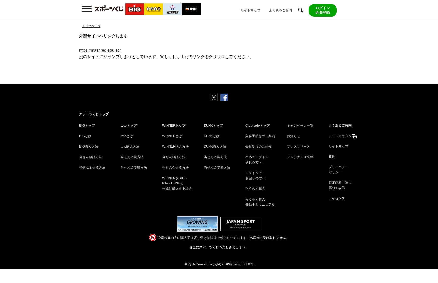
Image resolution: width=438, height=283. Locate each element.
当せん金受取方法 (92, 167)
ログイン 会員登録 (323, 10)
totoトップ (129, 125)
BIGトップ (87, 125)
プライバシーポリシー (338, 169)
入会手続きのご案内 (260, 136)
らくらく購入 (255, 189)
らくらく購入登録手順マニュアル (260, 201)
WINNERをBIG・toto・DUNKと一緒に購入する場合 (177, 183)
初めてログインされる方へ (256, 159)
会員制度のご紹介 (258, 146)
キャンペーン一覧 (300, 125)
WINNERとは (172, 136)
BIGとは (85, 136)
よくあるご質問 (280, 10)
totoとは (127, 136)
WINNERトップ (173, 125)
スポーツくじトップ (94, 114)
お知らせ (293, 136)
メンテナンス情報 (300, 157)
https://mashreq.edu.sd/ (100, 50)
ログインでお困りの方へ (255, 175)
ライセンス (336, 198)
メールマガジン (340, 136)
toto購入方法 (130, 146)
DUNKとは (212, 136)
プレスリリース (298, 146)
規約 (331, 157)
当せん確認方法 (90, 157)
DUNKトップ (213, 125)
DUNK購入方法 (215, 146)
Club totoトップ (257, 125)
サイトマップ (250, 10)
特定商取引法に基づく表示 (340, 185)
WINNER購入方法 (175, 146)
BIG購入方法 (88, 146)
